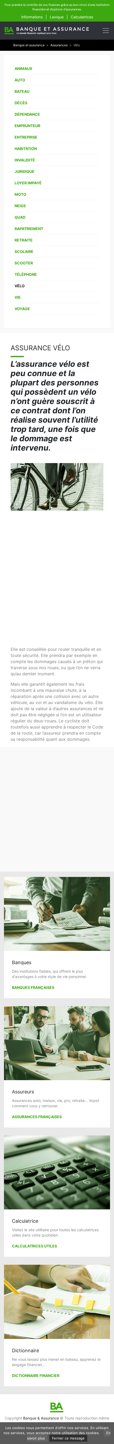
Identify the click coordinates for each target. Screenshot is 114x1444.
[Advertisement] (57, 578)
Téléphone (26, 274)
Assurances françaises (37, 1116)
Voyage (22, 308)
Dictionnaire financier (35, 1375)
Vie (18, 297)
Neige (20, 205)
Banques (21, 962)
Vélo (20, 286)
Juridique (24, 171)
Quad (20, 217)
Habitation (26, 148)
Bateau (22, 91)
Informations (32, 17)
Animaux (23, 68)
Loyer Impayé (28, 183)
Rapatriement (29, 228)
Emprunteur (27, 125)
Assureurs (23, 1092)
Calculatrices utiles (34, 1246)
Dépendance (27, 114)
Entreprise (26, 137)
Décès (21, 103)
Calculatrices (82, 17)
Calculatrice (25, 1221)
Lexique (57, 17)
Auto (20, 80)
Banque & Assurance (41, 1418)
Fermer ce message (68, 1438)
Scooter (24, 263)
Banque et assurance (29, 45)
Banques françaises (33, 987)
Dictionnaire (25, 1350)
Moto (20, 194)
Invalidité (25, 160)
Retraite (24, 240)
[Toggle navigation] (106, 31)
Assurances (59, 45)
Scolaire (24, 251)
